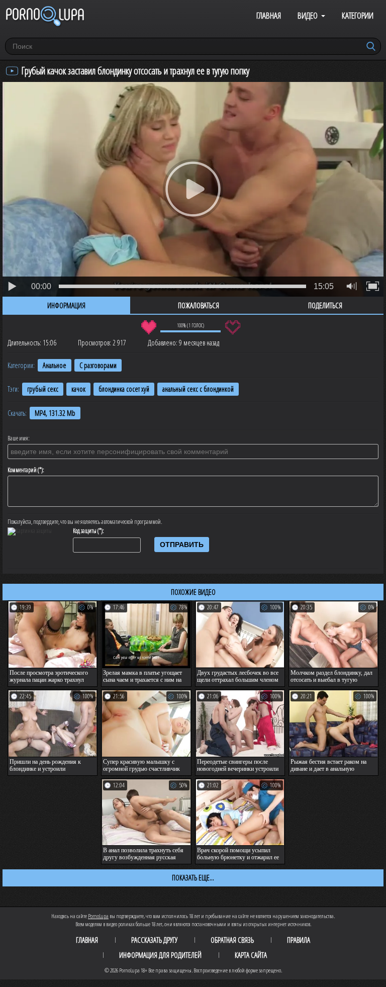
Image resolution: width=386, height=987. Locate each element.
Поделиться (325, 305)
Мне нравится (148, 327)
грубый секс (42, 389)
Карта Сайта (251, 955)
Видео (308, 15)
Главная (268, 15)
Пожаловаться (198, 305)
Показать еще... (193, 877)
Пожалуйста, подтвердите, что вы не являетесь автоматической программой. (85, 521)
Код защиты (84, 530)
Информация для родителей (160, 955)
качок (78, 389)
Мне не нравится (232, 327)
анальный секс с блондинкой (198, 389)
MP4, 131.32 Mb (55, 413)
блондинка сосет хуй (124, 389)
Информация (66, 305)
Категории (357, 15)
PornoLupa (98, 916)
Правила (298, 940)
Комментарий (22, 470)
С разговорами (98, 365)
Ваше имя (18, 438)
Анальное (54, 365)
